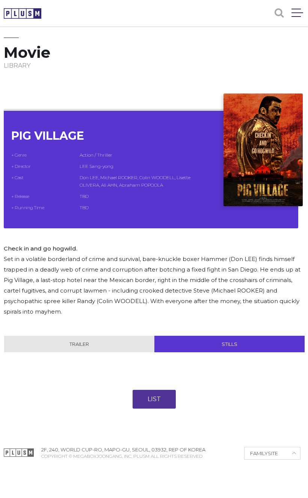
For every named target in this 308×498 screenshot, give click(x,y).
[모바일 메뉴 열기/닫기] (297, 13)
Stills (229, 344)
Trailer (79, 344)
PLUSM (22, 13)
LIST (154, 399)
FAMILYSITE (264, 453)
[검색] (279, 13)
